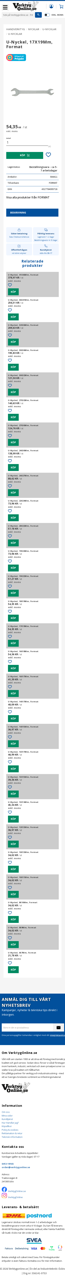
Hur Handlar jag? (10, 1122)
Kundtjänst (7, 1119)
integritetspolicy (57, 1035)
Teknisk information (12, 1136)
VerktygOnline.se (17, 1191)
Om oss (6, 1112)
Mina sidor (7, 1115)
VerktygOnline (15, 1197)
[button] (5, 7)
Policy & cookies (10, 1129)
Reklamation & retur (12, 1133)
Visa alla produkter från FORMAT (28, 197)
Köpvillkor (7, 1126)
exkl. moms (57, 15)
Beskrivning (18, 212)
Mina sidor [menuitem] (51, 6)
